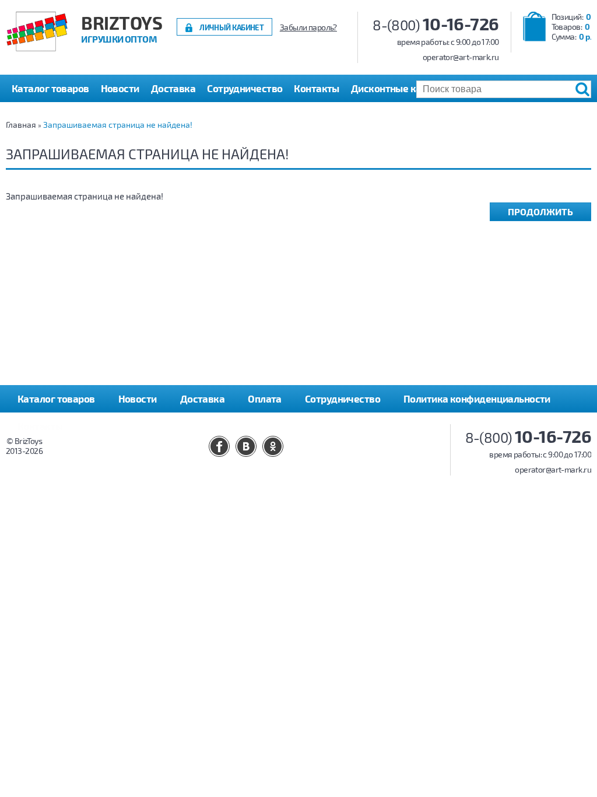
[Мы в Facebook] (219, 446)
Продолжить (540, 211)
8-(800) (436, 24)
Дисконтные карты (395, 88)
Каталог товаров (56, 398)
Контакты (316, 88)
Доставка (173, 88)
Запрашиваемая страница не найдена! (117, 125)
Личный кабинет (231, 27)
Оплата (265, 398)
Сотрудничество (244, 88)
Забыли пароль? (308, 27)
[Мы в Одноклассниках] (272, 446)
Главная (21, 125)
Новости (120, 88)
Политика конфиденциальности (476, 398)
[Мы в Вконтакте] (246, 446)
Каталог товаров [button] (50, 88)
